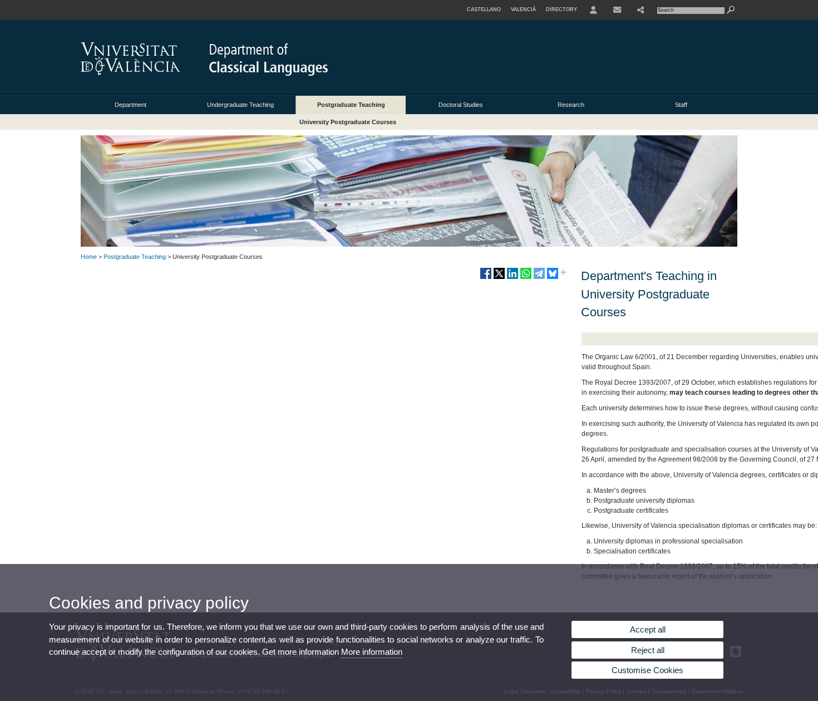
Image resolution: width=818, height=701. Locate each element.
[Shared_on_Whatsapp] (526, 278)
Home (89, 256)
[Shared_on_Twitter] (499, 278)
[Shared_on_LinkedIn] (512, 278)
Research (571, 104)
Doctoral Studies (460, 104)
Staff (681, 104)
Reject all (647, 650)
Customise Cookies (647, 670)
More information (371, 651)
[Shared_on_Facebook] (485, 278)
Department (130, 104)
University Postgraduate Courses (347, 122)
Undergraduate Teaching (240, 104)
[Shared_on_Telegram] (539, 278)
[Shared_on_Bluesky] (552, 278)
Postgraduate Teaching (351, 104)
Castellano (484, 9)
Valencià (523, 9)
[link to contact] (617, 10)
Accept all (648, 629)
